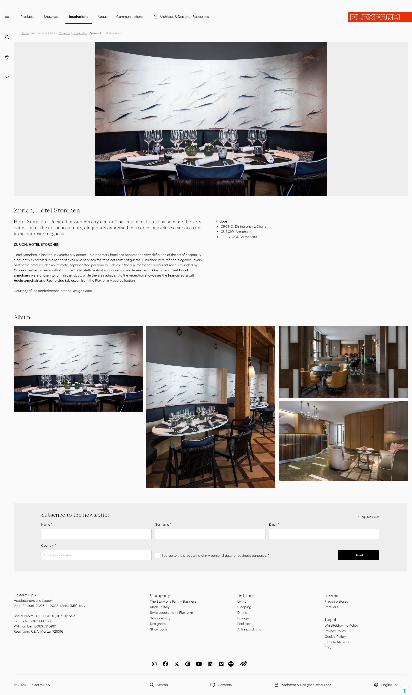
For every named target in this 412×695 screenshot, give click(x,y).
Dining (242, 612)
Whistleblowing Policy (342, 625)
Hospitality (80, 33)
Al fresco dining (249, 629)
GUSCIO (227, 231)
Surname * (163, 524)
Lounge (243, 618)
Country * (48, 545)
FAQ (328, 647)
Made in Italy (160, 607)
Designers (157, 623)
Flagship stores (336, 601)
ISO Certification (337, 642)
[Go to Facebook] (164, 663)
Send (359, 555)
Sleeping (244, 607)
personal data (221, 555)
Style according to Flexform (171, 612)
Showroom (158, 629)
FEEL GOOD (230, 237)
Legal (330, 619)
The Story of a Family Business (173, 601)
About (102, 16)
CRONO (227, 226)
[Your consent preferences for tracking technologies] (404, 691)
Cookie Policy (335, 636)
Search (162, 685)
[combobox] (96, 555)
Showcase (51, 16)
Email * (274, 524)
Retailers (331, 607)
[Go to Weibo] (242, 663)
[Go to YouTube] (198, 663)
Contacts (225, 685)
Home (25, 33)
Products (27, 16)
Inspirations (78, 16)
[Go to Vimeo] (220, 663)
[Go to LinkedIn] (209, 663)
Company (160, 595)
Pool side (244, 623)
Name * (47, 524)
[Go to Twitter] (175, 663)
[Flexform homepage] (380, 17)
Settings (245, 595)
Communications (129, 16)
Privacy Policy (335, 631)
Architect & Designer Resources (184, 16)
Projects (64, 33)
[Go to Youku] (231, 664)
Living (242, 601)
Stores (331, 595)
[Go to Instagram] (153, 663)
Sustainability (160, 618)
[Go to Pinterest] (186, 663)
